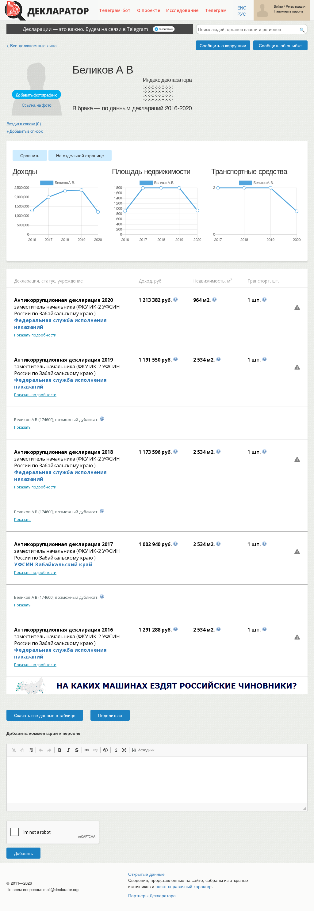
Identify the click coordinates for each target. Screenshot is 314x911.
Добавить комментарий (43, 733)
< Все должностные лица (31, 45)
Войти (278, 6)
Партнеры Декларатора (152, 895)
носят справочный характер (183, 886)
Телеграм (216, 10)
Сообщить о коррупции (223, 45)
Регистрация (295, 6)
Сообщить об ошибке (280, 45)
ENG (242, 8)
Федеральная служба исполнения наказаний (60, 323)
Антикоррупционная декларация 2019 (63, 359)
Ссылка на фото (36, 105)
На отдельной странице (80, 155)
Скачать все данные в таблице (44, 715)
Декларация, (27, 281)
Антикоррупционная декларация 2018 (63, 452)
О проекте (148, 10)
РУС (241, 14)
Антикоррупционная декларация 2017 (63, 544)
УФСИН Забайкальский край (53, 564)
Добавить (23, 853)
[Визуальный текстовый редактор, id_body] (157, 780)
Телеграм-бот (115, 10)
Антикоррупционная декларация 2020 (63, 300)
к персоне (69, 733)
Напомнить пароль (288, 11)
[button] (13, 750)
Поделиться (110, 715)
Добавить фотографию (36, 95)
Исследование (182, 10)
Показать (22, 427)
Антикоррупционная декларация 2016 (63, 629)
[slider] (16, 252)
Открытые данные (146, 874)
